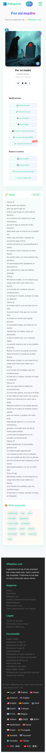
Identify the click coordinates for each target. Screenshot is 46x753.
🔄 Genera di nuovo (23, 105)
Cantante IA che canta (16, 666)
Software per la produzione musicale (22, 672)
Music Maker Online (15, 669)
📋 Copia (36, 195)
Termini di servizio (14, 621)
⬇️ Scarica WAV (23, 165)
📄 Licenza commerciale (23, 178)
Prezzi (9, 590)
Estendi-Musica (13, 602)
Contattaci (11, 593)
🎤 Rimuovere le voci (23, 112)
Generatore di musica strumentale (21, 657)
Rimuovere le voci (14, 605)
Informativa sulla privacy (17, 624)
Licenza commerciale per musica (21, 599)
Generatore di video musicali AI (20, 654)
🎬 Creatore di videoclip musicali (23, 131)
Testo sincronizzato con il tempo (21, 608)
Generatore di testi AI (15, 645)
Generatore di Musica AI (17, 660)
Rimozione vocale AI (15, 648)
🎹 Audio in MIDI (23, 124)
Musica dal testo (13, 663)
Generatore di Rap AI (15, 642)
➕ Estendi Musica (23, 118)
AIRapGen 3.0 (12, 596)
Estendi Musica (13, 651)
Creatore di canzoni (15, 675)
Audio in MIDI (12, 639)
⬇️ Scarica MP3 (23, 159)
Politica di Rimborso (15, 627)
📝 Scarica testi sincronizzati (23, 171)
